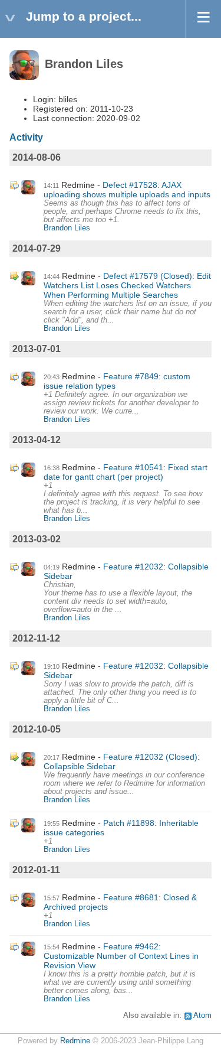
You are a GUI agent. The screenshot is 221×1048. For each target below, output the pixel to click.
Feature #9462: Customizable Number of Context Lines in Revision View (121, 956)
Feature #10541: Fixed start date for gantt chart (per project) (125, 472)
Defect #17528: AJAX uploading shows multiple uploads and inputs (127, 189)
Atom (202, 1015)
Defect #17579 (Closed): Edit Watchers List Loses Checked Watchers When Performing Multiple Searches (127, 285)
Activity (26, 137)
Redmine (75, 1041)
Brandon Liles (67, 228)
